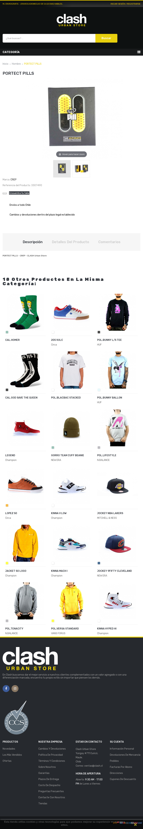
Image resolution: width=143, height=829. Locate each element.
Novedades (9, 748)
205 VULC (57, 340)
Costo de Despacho (49, 785)
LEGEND (10, 455)
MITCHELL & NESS (107, 518)
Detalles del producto (70, 242)
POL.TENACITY (14, 628)
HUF (99, 344)
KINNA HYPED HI (106, 628)
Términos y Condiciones (51, 760)
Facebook (6, 689)
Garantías (44, 773)
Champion (11, 460)
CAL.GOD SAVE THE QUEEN (21, 397)
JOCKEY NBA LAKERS (110, 513)
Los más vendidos (12, 754)
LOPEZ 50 (11, 513)
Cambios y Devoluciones (52, 748)
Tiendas (42, 803)
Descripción (33, 242)
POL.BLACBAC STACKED (66, 397)
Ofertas (7, 760)
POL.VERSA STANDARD (65, 628)
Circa (54, 344)
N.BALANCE (103, 460)
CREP (13, 179)
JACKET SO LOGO (15, 571)
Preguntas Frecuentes (51, 791)
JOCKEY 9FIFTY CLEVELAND (114, 571)
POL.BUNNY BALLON (109, 397)
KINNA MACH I (59, 571)
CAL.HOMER (12, 340)
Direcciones (116, 773)
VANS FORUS (58, 633)
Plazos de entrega (48, 779)
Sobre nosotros (47, 767)
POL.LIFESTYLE (106, 455)
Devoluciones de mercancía (125, 754)
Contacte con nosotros (51, 797)
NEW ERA (56, 460)
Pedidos (114, 760)
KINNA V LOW (58, 513)
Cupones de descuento (123, 779)
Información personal (122, 748)
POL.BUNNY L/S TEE (109, 340)
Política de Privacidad (50, 754)
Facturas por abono (121, 767)
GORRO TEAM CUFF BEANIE (67, 455)
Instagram (15, 689)
